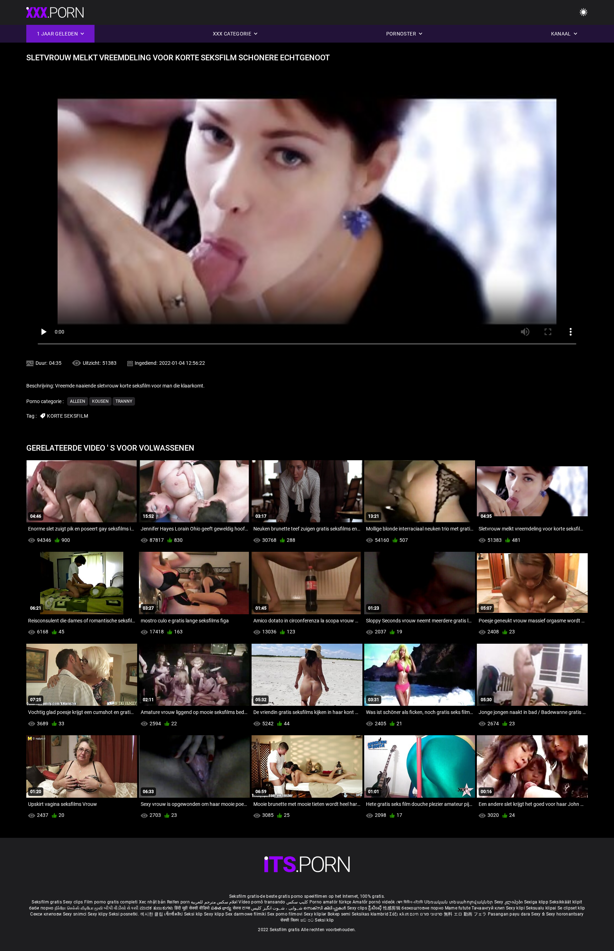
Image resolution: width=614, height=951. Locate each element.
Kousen (100, 401)
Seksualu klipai (542, 908)
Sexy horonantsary (565, 914)
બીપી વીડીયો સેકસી (121, 908)
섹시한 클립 (152, 914)
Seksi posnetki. (124, 914)
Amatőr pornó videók (373, 902)
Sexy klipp (214, 914)
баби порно (41, 908)
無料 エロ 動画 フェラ (465, 914)
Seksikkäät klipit (565, 902)
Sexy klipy (98, 914)
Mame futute (457, 908)
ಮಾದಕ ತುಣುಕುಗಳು (157, 908)
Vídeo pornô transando (261, 902)
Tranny (123, 401)
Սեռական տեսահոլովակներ (459, 902)
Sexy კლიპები (509, 902)
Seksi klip (194, 914)
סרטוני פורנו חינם (426, 914)
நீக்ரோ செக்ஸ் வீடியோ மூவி (79, 908)
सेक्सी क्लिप (290, 920)
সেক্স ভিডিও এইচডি (409, 902)
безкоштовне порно (422, 908)
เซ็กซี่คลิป (174, 914)
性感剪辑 (392, 908)
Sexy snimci (75, 914)
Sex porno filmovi (284, 914)
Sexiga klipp (537, 902)
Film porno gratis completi (111, 902)
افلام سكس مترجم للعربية (214, 902)
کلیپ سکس (297, 902)
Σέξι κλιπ (399, 914)
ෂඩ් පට (307, 920)
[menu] (583, 12)
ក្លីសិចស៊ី (375, 908)
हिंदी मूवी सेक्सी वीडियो (192, 908)
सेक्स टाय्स (242, 908)
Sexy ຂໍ (538, 914)
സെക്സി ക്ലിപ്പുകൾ (325, 908)
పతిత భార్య (222, 908)
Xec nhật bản (152, 902)
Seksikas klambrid (370, 914)
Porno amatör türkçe (330, 902)
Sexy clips (73, 902)
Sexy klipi (516, 908)
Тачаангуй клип (489, 908)
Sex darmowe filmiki (245, 914)
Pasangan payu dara (510, 914)
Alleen (77, 401)
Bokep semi (339, 914)
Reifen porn (178, 902)
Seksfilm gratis (47, 902)
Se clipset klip (571, 908)
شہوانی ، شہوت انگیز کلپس (277, 908)
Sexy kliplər (316, 914)
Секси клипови (46, 914)
